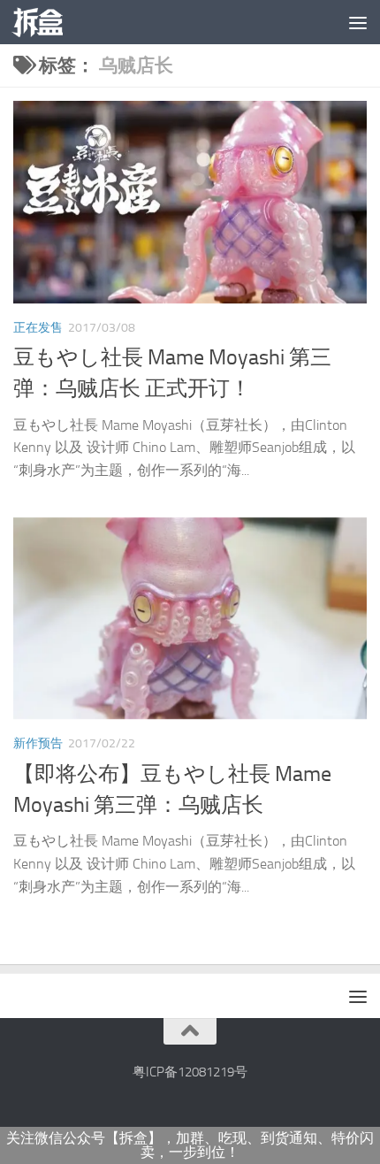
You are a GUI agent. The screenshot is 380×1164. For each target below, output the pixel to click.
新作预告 (38, 743)
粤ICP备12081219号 (190, 1072)
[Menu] (358, 22)
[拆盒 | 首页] (45, 22)
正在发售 (38, 327)
